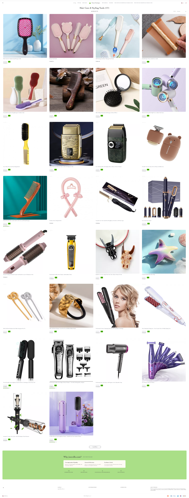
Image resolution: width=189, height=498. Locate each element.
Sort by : (174, 11)
